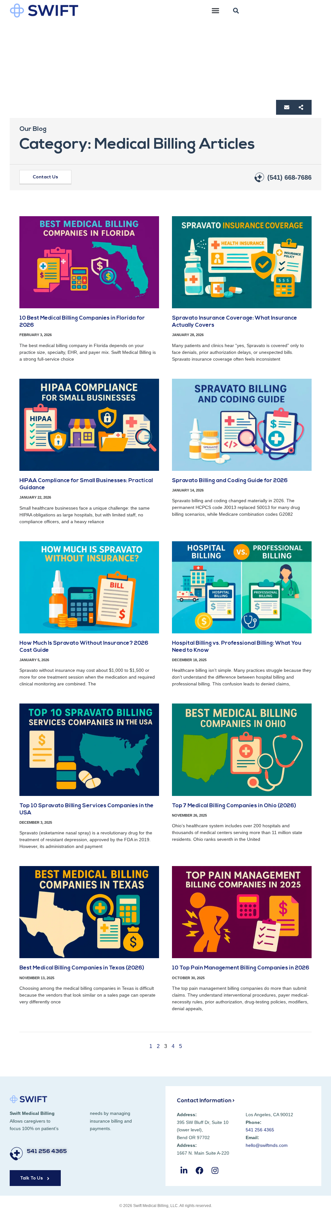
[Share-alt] (301, 107)
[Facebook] (199, 1171)
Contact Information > (206, 1101)
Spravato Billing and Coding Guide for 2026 (230, 480)
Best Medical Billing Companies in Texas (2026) (81, 968)
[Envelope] (286, 107)
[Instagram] (215, 1171)
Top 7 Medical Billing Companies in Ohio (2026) (234, 806)
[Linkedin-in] (184, 1171)
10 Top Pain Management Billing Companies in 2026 (240, 968)
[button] (215, 11)
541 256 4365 (47, 1152)
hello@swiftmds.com (267, 1145)
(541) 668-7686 (289, 177)
